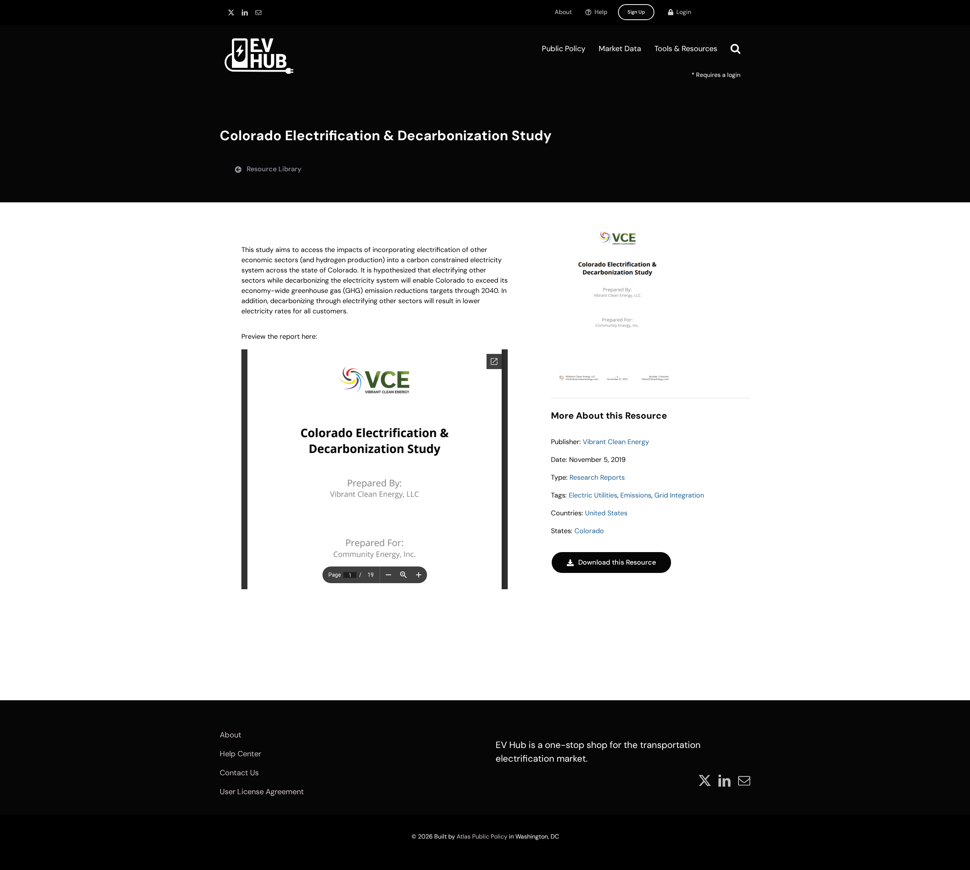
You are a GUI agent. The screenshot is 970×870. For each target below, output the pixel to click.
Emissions (635, 495)
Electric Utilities (593, 495)
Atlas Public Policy (482, 836)
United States (606, 513)
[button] (735, 48)
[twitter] (231, 12)
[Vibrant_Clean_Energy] (617, 226)
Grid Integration (679, 495)
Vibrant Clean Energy (616, 441)
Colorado (589, 530)
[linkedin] (245, 12)
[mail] (258, 12)
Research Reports (597, 477)
